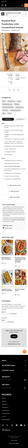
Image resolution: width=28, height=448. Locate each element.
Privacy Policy (14, 440)
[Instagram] (12, 425)
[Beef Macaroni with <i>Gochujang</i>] (7, 247)
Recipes (4, 398)
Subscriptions (5, 407)
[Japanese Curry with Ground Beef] (7, 277)
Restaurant (4, 404)
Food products (5, 410)
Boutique (4, 401)
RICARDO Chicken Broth (18, 219)
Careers (4, 416)
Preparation (20, 119)
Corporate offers (6, 413)
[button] (26, 5)
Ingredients (8, 119)
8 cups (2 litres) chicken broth (12, 166)
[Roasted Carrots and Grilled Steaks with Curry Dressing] (20, 247)
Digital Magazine (6, 419)
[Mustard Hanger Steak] (20, 277)
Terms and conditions (14, 443)
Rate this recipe (15, 30)
